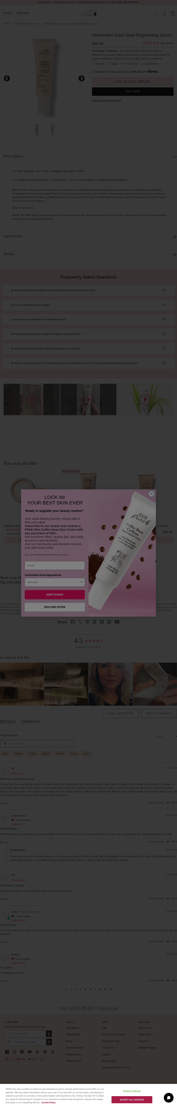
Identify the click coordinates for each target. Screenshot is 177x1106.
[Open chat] (169, 1098)
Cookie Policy (48, 1102)
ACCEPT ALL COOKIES (132, 1099)
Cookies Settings (132, 1091)
